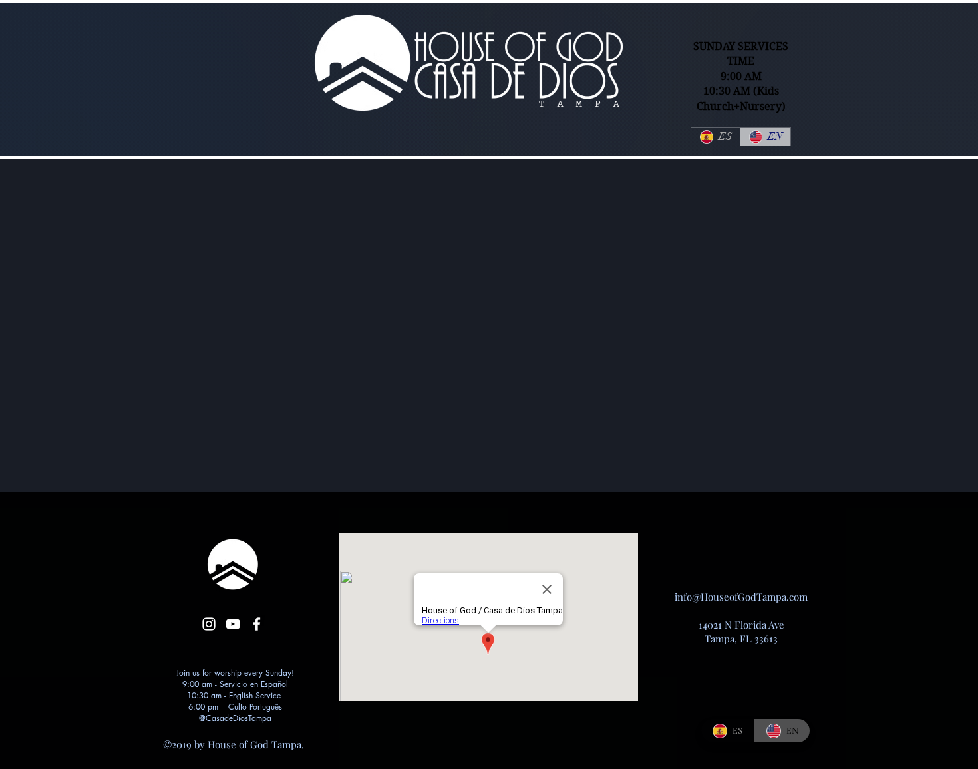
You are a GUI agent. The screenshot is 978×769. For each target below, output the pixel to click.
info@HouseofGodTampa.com (741, 596)
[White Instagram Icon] (209, 624)
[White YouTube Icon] (233, 624)
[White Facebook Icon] (256, 624)
